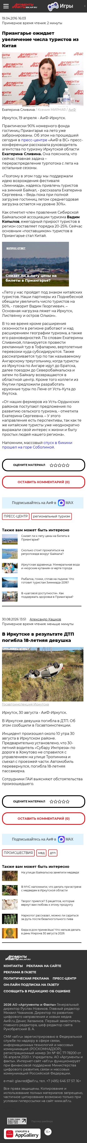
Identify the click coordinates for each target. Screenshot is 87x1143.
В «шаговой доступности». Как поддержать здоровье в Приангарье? (47, 595)
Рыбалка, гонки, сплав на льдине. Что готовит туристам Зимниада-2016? (47, 580)
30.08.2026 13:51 (14, 619)
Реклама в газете (20, 972)
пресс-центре (34, 140)
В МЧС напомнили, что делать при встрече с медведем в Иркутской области (51, 888)
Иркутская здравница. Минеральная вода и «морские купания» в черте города (50, 566)
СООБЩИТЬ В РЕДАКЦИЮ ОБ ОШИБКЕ (37, 991)
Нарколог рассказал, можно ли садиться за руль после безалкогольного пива (50, 917)
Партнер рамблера (42, 1121)
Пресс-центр (64, 978)
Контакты (13, 966)
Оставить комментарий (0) (44, 482)
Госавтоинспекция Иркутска (25, 704)
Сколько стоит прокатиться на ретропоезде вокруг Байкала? (42, 552)
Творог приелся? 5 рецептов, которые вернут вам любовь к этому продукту (47, 902)
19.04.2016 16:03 (14, 18)
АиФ (72, 110)
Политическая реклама (26, 978)
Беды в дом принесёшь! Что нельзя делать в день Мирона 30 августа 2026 (51, 931)
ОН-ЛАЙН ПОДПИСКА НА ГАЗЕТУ (31, 985)
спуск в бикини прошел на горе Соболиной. (37, 445)
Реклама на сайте (43, 966)
